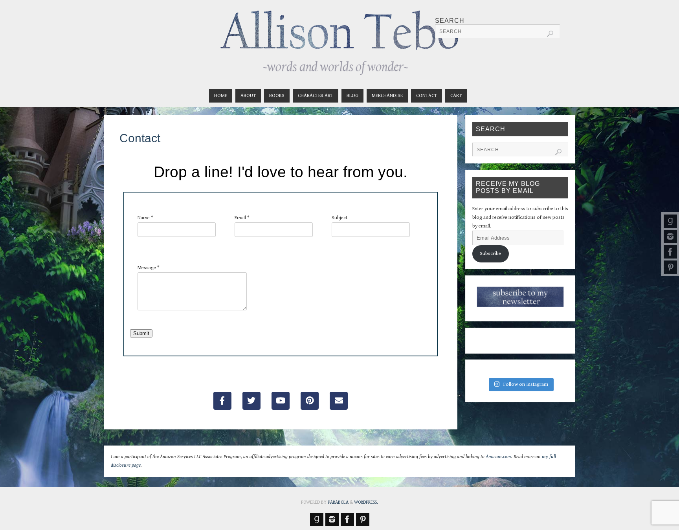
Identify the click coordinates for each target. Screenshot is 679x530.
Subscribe (490, 254)
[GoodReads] (670, 221)
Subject (339, 218)
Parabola (338, 502)
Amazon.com (498, 457)
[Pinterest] (670, 267)
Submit (141, 333)
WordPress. (366, 502)
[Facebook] (670, 252)
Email (242, 218)
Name (145, 218)
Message (149, 268)
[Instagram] (670, 236)
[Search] (550, 34)
